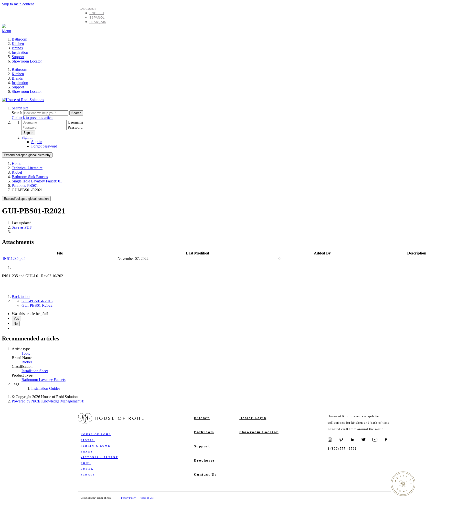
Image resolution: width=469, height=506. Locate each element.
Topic (25, 353)
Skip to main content (18, 4)
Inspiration (20, 52)
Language (88, 8)
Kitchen (18, 44)
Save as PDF (22, 227)
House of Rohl (96, 434)
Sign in (28, 133)
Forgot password (44, 146)
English (96, 13)
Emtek (87, 468)
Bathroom (19, 39)
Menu (6, 31)
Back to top (21, 297)
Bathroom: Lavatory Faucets (43, 380)
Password (75, 127)
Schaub (88, 474)
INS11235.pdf (14, 258)
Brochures (204, 460)
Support (18, 57)
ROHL (86, 463)
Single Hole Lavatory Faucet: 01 (37, 181)
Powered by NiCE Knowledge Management (48, 401)
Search (17, 113)
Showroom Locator (27, 61)
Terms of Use (146, 497)
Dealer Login (252, 418)
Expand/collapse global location (26, 198)
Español (97, 17)
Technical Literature (27, 168)
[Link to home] (23, 100)
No (16, 324)
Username (75, 122)
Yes (16, 318)
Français (97, 22)
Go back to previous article (32, 118)
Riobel (17, 172)
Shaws (87, 451)
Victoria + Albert (99, 457)
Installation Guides (45, 388)
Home (16, 163)
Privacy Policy (128, 497)
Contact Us (205, 474)
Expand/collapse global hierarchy (27, 155)
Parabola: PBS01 (25, 185)
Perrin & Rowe (96, 445)
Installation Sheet (34, 371)
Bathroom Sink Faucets (30, 177)
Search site (20, 108)
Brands (17, 48)
